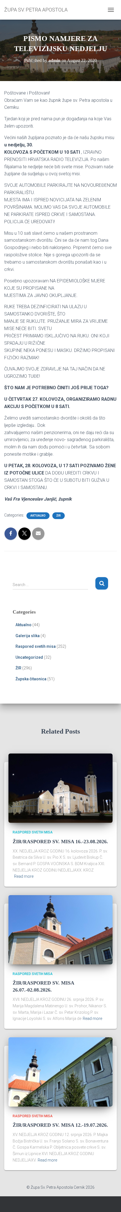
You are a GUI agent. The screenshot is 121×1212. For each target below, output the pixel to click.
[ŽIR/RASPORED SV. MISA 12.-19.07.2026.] (60, 1071)
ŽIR (58, 515)
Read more (23, 876)
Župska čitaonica (30, 679)
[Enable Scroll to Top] (110, 1201)
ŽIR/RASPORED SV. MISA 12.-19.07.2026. (60, 1125)
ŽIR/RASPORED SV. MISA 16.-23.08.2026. (60, 841)
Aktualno (38, 515)
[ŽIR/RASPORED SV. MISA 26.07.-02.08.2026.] (60, 929)
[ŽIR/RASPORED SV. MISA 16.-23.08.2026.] (60, 787)
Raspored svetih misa (35, 646)
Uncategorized (29, 657)
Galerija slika (27, 635)
